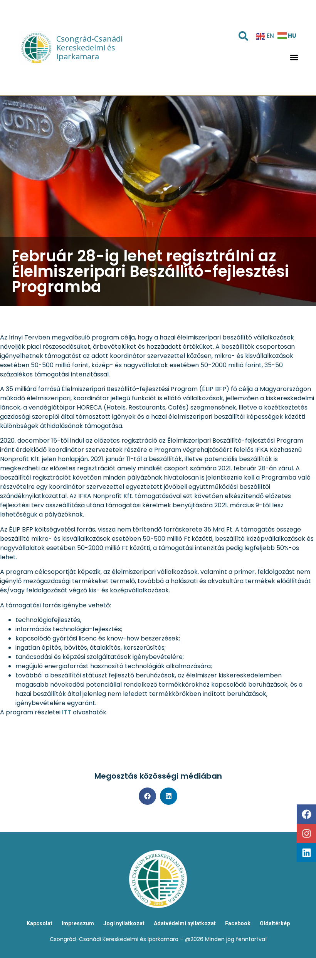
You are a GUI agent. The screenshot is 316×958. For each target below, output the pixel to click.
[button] (293, 57)
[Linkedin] (306, 852)
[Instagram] (306, 833)
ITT (66, 712)
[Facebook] (306, 814)
